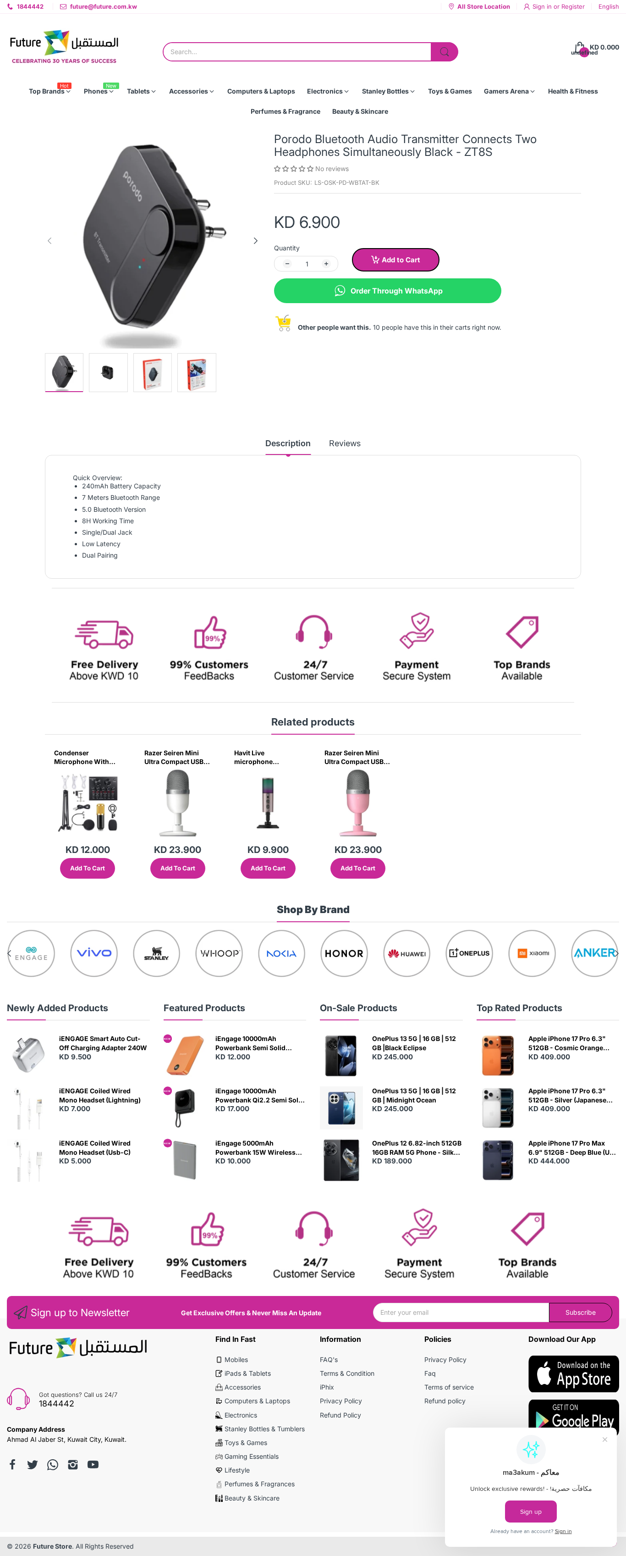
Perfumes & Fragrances (260, 1484)
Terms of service (449, 1387)
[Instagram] (72, 1464)
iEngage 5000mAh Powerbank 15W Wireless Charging (255, 1148)
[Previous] (255, 241)
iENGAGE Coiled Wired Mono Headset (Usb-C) (95, 1147)
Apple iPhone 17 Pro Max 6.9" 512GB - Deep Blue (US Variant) (571, 1148)
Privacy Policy (341, 1401)
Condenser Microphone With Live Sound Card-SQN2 (81, 757)
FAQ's (329, 1359)
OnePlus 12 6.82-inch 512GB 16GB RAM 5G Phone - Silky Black (416, 1148)
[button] (294, 168)
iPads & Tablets (248, 1373)
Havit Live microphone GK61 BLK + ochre (262, 757)
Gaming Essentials (252, 1456)
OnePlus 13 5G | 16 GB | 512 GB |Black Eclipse (414, 1043)
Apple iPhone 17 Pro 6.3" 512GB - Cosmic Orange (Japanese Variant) (567, 1043)
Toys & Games (246, 1442)
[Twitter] (32, 1464)
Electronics (241, 1415)
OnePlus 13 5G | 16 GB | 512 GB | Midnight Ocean (414, 1095)
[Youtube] (93, 1464)
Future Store (52, 1546)
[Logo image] (31, 953)
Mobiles (236, 1359)
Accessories (243, 1387)
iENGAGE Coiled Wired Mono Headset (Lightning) (100, 1095)
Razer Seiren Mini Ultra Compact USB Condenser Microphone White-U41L (175, 757)
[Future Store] (64, 47)
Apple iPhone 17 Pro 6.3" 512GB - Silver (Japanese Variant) (567, 1095)
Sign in (543, 6)
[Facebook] (12, 1464)
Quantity (287, 248)
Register (573, 6)
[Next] (49, 241)
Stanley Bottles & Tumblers (265, 1429)
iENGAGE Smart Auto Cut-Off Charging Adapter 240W (103, 1043)
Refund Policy (340, 1415)
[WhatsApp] (52, 1464)
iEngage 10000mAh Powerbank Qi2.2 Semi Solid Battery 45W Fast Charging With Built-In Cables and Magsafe (259, 1095)
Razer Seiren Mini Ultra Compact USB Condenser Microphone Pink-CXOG (354, 757)
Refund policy (445, 1401)
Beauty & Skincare (252, 1498)
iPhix (327, 1387)
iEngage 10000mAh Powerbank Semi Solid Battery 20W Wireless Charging (250, 1043)
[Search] (444, 51)
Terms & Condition (347, 1373)
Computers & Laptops (257, 1401)
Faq (430, 1373)
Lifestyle (237, 1470)
